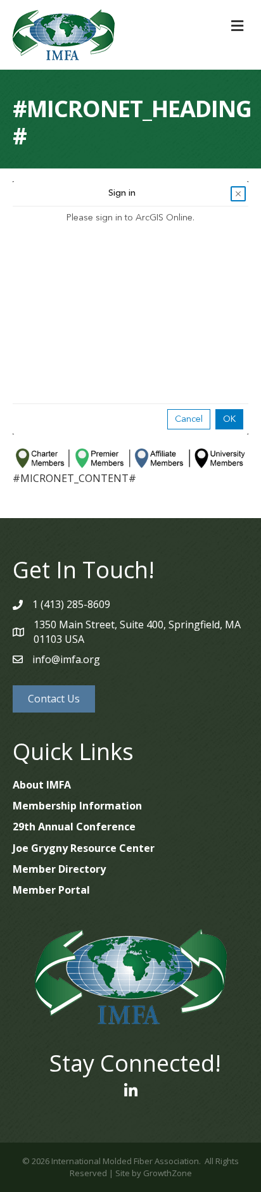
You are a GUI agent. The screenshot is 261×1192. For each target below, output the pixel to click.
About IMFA (42, 785)
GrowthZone (167, 1173)
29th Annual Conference (74, 827)
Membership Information (77, 806)
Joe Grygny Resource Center (84, 848)
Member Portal (51, 890)
